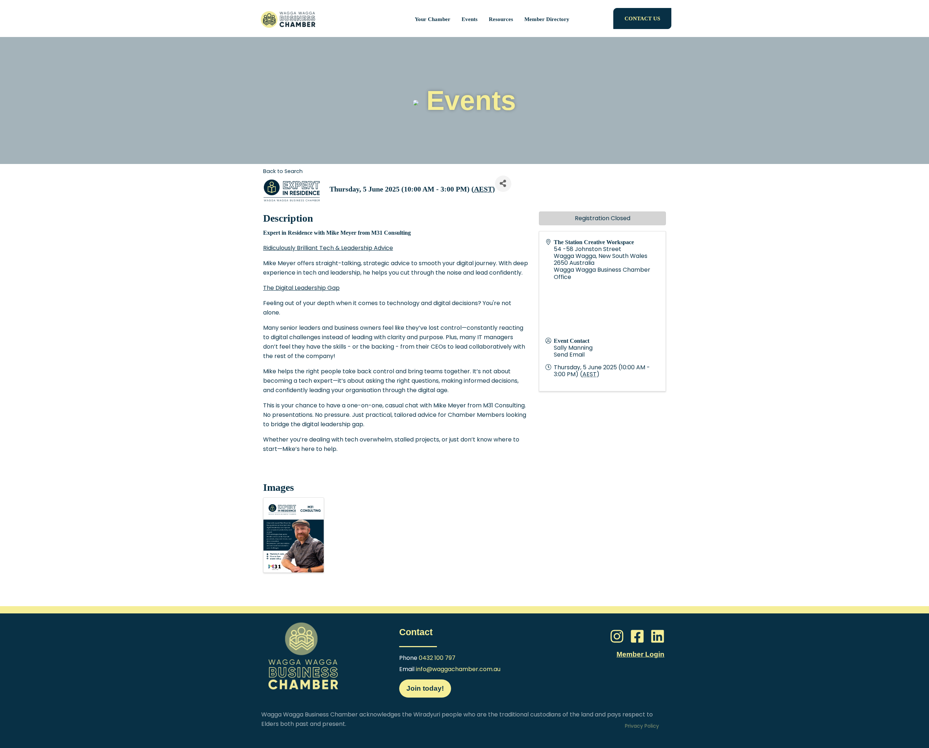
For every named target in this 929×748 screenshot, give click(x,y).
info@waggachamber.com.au (458, 669)
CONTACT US (642, 18)
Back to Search (283, 171)
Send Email (569, 354)
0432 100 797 (437, 658)
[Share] (503, 184)
